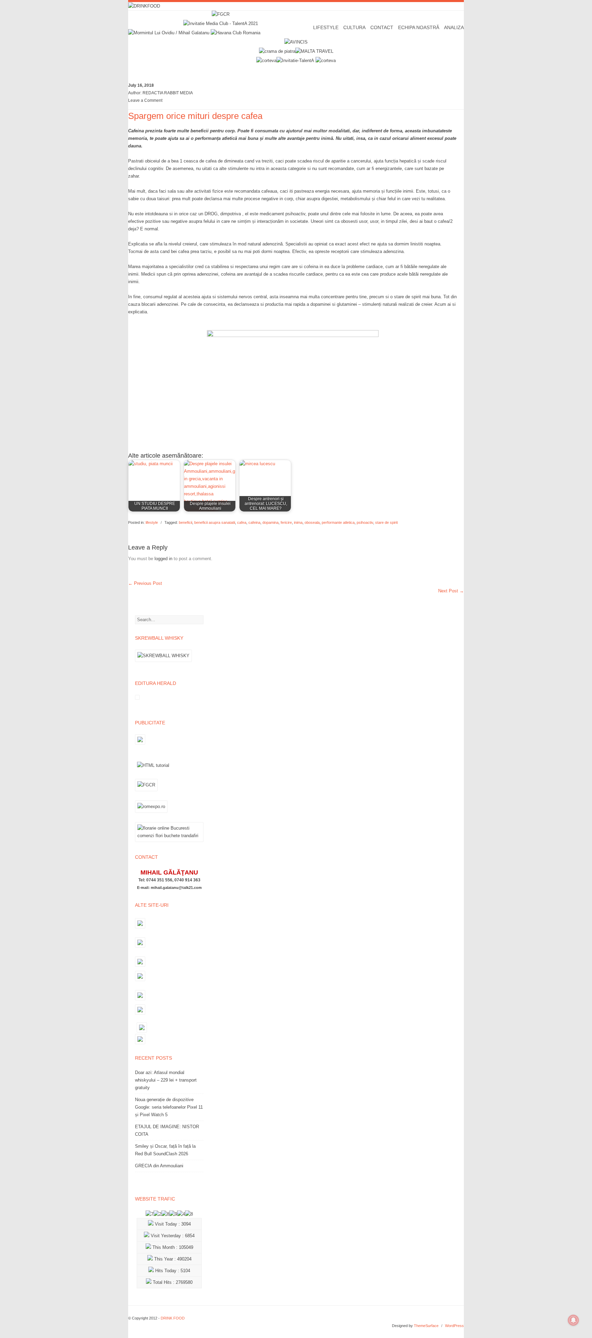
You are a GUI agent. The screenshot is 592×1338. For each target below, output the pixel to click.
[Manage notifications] (573, 1320)
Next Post (451, 590)
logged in (163, 558)
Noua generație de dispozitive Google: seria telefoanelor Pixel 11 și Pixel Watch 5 (169, 1107)
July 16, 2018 (141, 85)
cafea (241, 522)
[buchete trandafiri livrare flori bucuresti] (169, 841)
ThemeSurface (426, 1326)
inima (298, 522)
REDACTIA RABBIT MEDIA (168, 93)
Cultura (354, 27)
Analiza (454, 27)
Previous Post (145, 583)
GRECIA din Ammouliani (159, 1165)
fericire (286, 522)
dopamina (270, 522)
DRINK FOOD (173, 1318)
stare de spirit (386, 522)
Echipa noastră (418, 27)
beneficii (185, 522)
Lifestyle (325, 27)
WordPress (454, 1326)
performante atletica (338, 522)
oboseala (312, 522)
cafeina (254, 522)
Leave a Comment (145, 100)
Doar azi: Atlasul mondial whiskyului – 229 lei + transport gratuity (166, 1080)
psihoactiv (365, 522)
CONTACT (381, 27)
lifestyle (152, 522)
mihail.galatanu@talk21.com (176, 887)
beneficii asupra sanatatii (214, 522)
